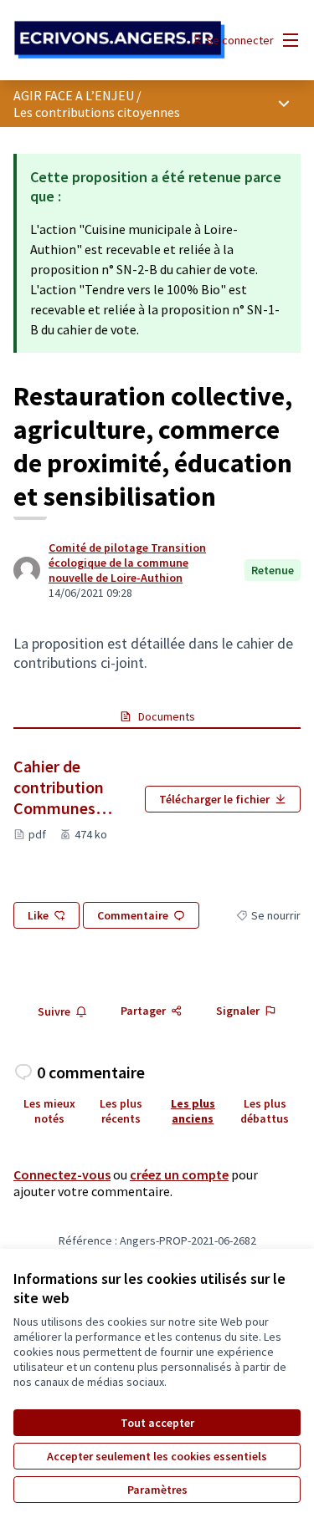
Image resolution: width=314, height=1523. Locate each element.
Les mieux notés (49, 1111)
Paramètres (157, 1489)
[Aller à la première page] (119, 40)
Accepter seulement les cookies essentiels (157, 1456)
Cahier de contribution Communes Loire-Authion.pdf (72, 787)
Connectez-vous (62, 1174)
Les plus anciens (193, 1111)
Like (38, 915)
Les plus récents (121, 1111)
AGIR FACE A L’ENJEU (73, 95)
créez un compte (179, 1174)
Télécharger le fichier (214, 799)
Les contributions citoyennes (96, 112)
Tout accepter (157, 1422)
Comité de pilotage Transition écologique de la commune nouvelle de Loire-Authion (127, 562)
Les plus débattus (264, 1111)
